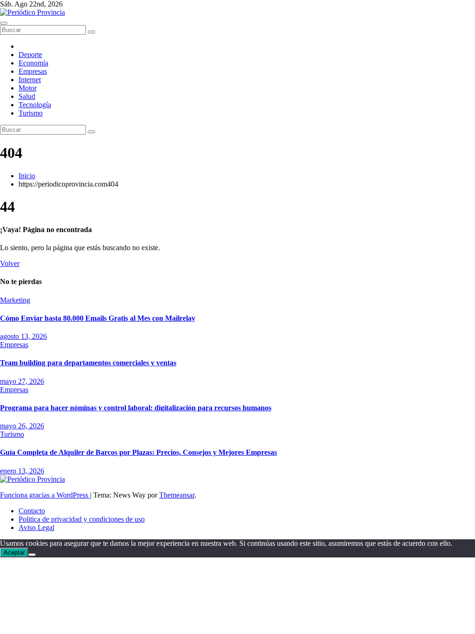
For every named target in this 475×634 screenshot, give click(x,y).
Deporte (30, 54)
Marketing (15, 300)
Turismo (31, 113)
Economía (33, 63)
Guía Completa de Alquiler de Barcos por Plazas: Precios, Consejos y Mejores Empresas (138, 452)
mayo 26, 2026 (22, 426)
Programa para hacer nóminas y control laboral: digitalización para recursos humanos (135, 408)
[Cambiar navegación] (3, 23)
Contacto (32, 511)
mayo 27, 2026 (22, 381)
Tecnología (35, 105)
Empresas (33, 71)
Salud (27, 96)
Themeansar (176, 495)
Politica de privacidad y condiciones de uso (82, 519)
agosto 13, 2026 (23, 336)
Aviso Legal (36, 527)
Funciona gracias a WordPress (45, 495)
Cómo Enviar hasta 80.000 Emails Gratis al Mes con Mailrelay (97, 318)
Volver (9, 263)
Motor (28, 88)
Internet (30, 80)
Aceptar (14, 552)
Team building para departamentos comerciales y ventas (88, 363)
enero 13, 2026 (22, 471)
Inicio (27, 176)
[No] (32, 554)
